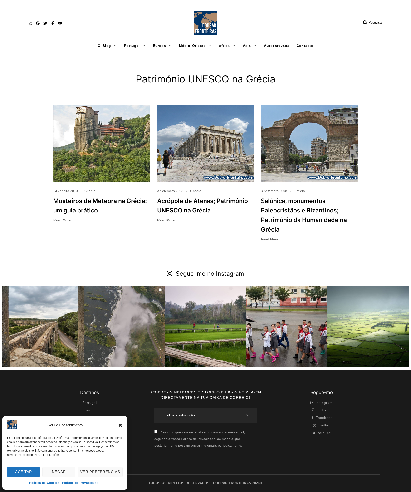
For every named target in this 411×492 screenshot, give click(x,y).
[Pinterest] (38, 23)
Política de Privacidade (80, 483)
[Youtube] (60, 23)
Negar (59, 472)
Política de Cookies (44, 483)
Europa (159, 46)
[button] (120, 425)
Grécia (90, 191)
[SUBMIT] (246, 415)
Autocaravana (276, 46)
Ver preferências (100, 472)
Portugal (132, 46)
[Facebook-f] (52, 23)
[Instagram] (30, 23)
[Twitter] (45, 23)
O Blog (104, 46)
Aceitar (23, 472)
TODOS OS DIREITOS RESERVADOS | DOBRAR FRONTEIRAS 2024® (205, 483)
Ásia (247, 46)
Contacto (305, 46)
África (224, 46)
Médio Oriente (192, 46)
